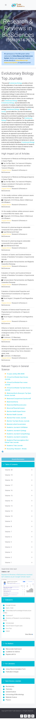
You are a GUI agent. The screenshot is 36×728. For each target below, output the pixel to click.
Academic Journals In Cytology (16, 430)
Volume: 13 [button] (8, 506)
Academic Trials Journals (14, 445)
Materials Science (11, 697)
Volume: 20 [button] (8, 470)
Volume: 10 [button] (8, 516)
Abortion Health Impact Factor (16, 411)
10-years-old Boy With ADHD (15, 374)
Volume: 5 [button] (8, 542)
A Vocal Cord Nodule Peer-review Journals (16, 383)
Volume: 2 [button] (8, 557)
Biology (12, 103)
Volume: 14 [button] (8, 501)
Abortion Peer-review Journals (16, 418)
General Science (11, 692)
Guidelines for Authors (13, 651)
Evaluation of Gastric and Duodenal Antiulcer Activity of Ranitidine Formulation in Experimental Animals (18, 257)
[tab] (18, 469)
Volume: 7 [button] (8, 532)
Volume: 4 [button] (8, 547)
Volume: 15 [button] (8, 496)
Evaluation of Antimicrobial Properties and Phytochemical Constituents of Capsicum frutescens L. (16, 293)
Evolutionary (6, 103)
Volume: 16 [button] (8, 490)
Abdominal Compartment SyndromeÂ (18, 398)
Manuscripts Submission (14, 649)
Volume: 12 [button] (8, 511)
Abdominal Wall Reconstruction (16, 405)
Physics (8, 700)
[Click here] (18, 587)
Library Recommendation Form (16, 669)
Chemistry (9, 689)
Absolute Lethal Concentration (16, 424)
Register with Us (11, 654)
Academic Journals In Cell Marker (17, 427)
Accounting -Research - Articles (16, 449)
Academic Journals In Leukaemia (17, 437)
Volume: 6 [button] (8, 537)
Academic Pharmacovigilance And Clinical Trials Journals (16, 441)
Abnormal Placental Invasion (15, 408)
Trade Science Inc (17, 711)
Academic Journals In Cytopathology (18, 434)
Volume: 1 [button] (8, 562)
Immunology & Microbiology (15, 694)
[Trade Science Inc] (18, 5)
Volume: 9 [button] (8, 521)
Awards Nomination (18, 459)
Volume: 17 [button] (8, 485)
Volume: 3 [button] (8, 552)
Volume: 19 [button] (8, 475)
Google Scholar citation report (9, 569)
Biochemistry (10, 686)
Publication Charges (12, 672)
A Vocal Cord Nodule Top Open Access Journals (18, 389)
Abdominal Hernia (12, 402)
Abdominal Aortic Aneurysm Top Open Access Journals (18, 394)
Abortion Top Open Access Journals (17, 421)
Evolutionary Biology (15, 83)
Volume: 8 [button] (8, 526)
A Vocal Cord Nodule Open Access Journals (16, 378)
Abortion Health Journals (14, 414)
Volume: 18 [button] (8, 480)
